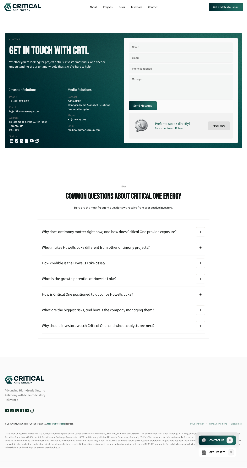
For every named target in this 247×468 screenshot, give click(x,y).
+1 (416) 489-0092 (19, 101)
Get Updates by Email (226, 7)
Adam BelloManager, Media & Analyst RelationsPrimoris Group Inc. (89, 105)
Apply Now (219, 126)
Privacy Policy (197, 423)
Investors (136, 7)
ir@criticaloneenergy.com (24, 111)
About (93, 7)
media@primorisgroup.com (84, 130)
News (122, 7)
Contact (152, 7)
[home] (22, 7)
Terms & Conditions (217, 423)
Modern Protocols (56, 423)
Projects (108, 7)
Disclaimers (236, 423)
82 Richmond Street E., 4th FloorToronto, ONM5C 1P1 (28, 126)
